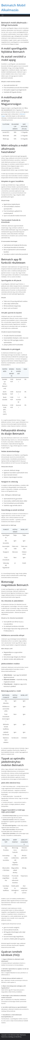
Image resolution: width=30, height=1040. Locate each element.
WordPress (18, 1037)
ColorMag (10, 1037)
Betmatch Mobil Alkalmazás (18, 1035)
